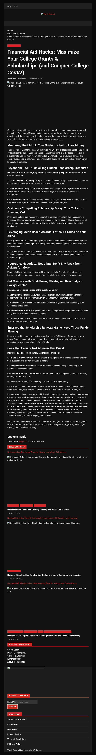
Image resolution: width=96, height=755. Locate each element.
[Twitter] (48, 682)
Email (10, 702)
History (40, 631)
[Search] (85, 23)
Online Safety (13, 650)
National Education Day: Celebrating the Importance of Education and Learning (42, 518)
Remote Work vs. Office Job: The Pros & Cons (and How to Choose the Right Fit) (47, 422)
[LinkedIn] (48, 688)
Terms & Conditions (16, 739)
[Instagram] (48, 685)
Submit (12, 707)
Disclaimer (12, 729)
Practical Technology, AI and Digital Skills (58, 631)
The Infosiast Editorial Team (17, 78)
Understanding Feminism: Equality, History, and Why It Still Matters (36, 452)
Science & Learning (16, 656)
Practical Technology (16, 653)
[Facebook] (48, 679)
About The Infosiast (15, 662)
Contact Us (12, 724)
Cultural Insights (13, 505)
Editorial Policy (14, 659)
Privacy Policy (14, 734)
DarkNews (25, 750)
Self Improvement (39, 505)
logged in (23, 441)
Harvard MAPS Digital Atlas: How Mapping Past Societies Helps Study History (42, 583)
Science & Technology (15, 631)
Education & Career (14, 45)
